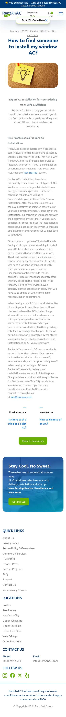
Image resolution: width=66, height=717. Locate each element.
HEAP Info (9, 558)
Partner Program (12, 569)
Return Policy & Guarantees (19, 548)
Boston (7, 604)
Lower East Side (12, 631)
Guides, (34, 31)
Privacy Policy (11, 542)
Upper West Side (12, 620)
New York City (11, 615)
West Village (10, 636)
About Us (8, 537)
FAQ (5, 574)
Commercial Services (15, 553)
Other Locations (12, 641)
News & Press (10, 563)
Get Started (30, 172)
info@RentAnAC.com (45, 660)
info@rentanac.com (21, 397)
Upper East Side (12, 625)
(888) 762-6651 (12, 660)
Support (7, 579)
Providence (9, 610)
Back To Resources (33, 440)
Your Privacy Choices (15, 589)
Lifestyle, (45, 31)
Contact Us (9, 584)
